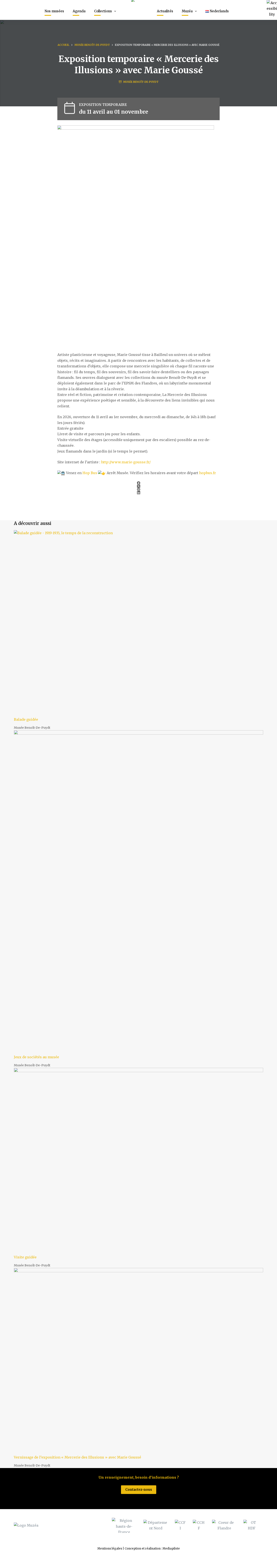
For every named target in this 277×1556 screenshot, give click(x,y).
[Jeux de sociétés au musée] (138, 892)
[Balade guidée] (138, 623)
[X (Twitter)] (138, 486)
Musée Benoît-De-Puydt (140, 81)
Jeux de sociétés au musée (36, 1057)
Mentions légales (109, 1548)
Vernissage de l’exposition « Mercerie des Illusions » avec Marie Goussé (77, 1457)
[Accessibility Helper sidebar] (272, 5)
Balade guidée (26, 719)
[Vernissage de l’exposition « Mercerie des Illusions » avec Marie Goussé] (138, 1361)
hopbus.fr (207, 473)
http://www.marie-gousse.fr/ (126, 462)
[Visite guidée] (138, 1161)
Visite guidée (25, 1257)
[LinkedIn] (138, 492)
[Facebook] (138, 483)
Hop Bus (89, 473)
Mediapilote (171, 1548)
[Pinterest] (138, 489)
